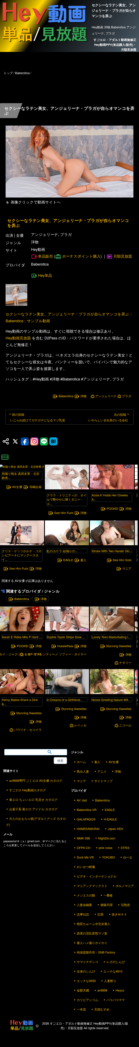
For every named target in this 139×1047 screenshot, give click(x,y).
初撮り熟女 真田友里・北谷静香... (20, 475)
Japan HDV (115, 828)
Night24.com (106, 838)
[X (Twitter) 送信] (15, 441)
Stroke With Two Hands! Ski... (112, 551)
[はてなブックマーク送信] (53, 441)
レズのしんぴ (115, 961)
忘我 (100, 914)
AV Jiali (82, 800)
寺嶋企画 (35, 487)
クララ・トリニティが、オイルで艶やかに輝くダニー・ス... (66, 499)
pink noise (105, 847)
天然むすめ (102, 1009)
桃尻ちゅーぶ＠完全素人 (93, 923)
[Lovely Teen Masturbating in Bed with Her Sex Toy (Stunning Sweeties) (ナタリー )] (112, 630)
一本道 (81, 1009)
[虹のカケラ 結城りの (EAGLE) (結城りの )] (67, 544)
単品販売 (45, 256)
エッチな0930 (86, 980)
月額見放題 (122, 256)
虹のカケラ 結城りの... (62, 551)
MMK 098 (83, 838)
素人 (83, 560)
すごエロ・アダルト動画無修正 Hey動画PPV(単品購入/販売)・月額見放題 (115, 45)
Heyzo (120, 990)
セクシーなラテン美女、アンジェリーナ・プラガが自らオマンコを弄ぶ (68, 223)
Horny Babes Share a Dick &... (20, 701)
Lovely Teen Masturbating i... (111, 637)
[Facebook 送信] (25, 441)
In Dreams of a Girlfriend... (65, 699)
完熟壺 (125, 904)
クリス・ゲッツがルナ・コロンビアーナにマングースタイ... (22, 555)
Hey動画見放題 (18, 337)
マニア (126, 568)
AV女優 (17, 487)
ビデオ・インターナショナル (96, 876)
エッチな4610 (112, 971)
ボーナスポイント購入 (81, 256)
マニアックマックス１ (92, 885)
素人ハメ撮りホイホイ (92, 942)
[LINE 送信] (44, 441)
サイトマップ (103, 781)
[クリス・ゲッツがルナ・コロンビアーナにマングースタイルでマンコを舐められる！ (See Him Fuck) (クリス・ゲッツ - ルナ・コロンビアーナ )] (22, 544)
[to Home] (44, 43)
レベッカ (80, 725)
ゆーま (127, 857)
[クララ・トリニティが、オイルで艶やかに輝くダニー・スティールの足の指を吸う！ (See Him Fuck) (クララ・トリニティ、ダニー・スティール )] (67, 488)
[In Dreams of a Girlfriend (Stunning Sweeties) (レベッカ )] (67, 693)
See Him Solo (122, 560)
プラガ (126, 396)
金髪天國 (83, 990)
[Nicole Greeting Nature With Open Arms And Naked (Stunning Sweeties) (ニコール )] (112, 693)
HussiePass (65, 646)
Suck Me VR (85, 857)
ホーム (81, 762)
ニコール (125, 725)
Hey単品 (45, 275)
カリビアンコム (87, 999)
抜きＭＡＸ (119, 914)
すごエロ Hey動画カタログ (27, 790)
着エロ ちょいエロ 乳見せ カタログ (33, 799)
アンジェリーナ (106, 396)
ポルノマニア (125, 885)
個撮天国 (106, 904)
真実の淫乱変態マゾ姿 (92, 933)
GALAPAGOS (86, 819)
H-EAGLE (110, 819)
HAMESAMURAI (88, 828)
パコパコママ (115, 999)
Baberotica (66, 396)
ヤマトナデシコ (87, 961)
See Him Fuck (18, 568)
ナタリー (125, 662)
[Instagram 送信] (34, 441)
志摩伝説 (83, 914)
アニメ (101, 771)
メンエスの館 (86, 895)
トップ (8, 73)
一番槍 (108, 895)
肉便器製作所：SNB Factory (96, 952)
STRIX (125, 847)
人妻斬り (110, 980)
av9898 (102, 990)
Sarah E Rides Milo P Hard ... (22, 637)
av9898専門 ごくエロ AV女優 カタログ (35, 780)
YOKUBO (108, 857)
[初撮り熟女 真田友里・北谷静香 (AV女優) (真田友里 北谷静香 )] (22, 467)
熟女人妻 (83, 771)
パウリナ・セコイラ (28, 729)
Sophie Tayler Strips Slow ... (66, 637)
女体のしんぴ (86, 971)
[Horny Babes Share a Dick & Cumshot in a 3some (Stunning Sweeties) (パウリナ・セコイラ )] (22, 693)
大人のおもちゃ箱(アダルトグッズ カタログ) (36, 821)
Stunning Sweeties (29, 713)
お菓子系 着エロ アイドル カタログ (33, 809)
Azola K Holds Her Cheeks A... (110, 497)
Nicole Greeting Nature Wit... (111, 699)
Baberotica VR (86, 809)
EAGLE (68, 560)
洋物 (83, 396)
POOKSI (112, 508)
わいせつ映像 (86, 866)
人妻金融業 (84, 904)
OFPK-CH (83, 847)
